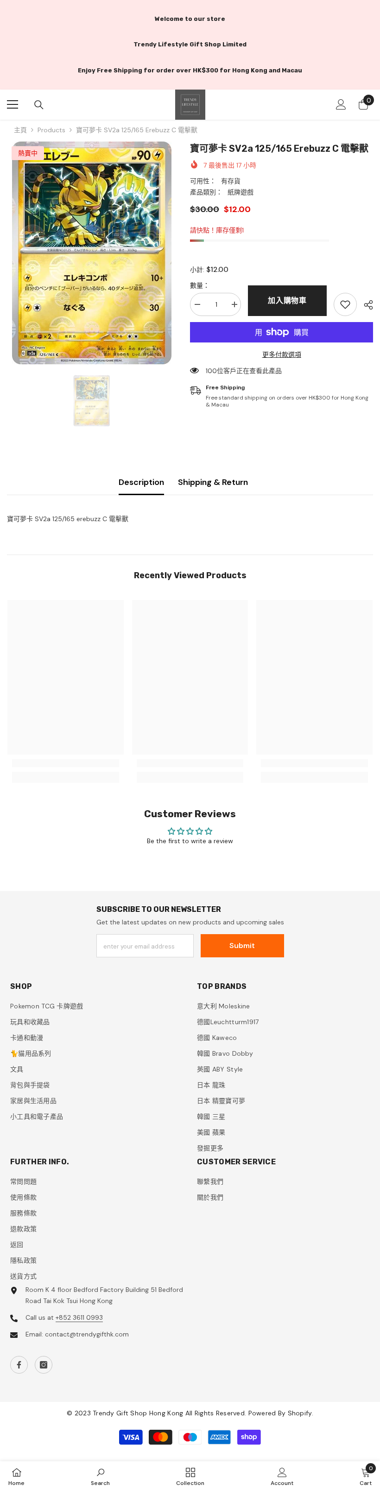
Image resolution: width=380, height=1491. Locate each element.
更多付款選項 (281, 354)
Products (51, 130)
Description (141, 482)
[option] (91, 253)
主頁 (20, 130)
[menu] (12, 104)
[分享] (365, 305)
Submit (242, 945)
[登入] (341, 104)
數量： (199, 285)
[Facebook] (19, 1365)
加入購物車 (287, 300)
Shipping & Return (213, 482)
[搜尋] (38, 104)
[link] (345, 304)
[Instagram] (43, 1365)
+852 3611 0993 (79, 1317)
